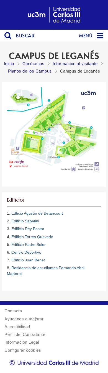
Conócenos (33, 63)
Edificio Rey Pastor (27, 229)
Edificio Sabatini (25, 221)
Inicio (9, 63)
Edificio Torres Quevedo (32, 237)
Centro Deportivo (26, 252)
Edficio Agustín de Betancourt (37, 213)
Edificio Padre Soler (28, 244)
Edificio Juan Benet (28, 260)
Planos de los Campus (30, 71)
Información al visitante (75, 63)
